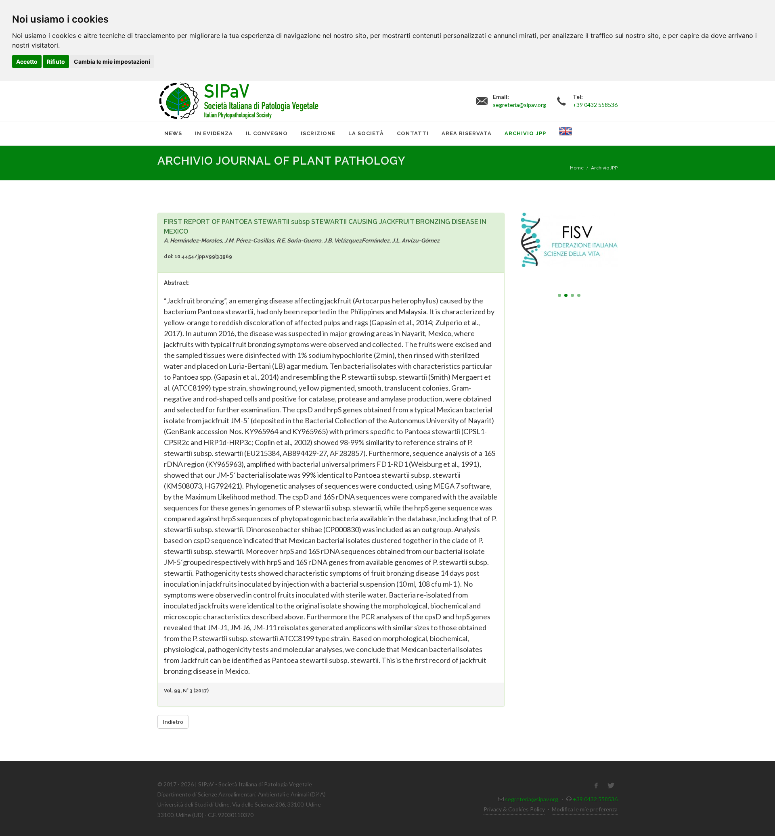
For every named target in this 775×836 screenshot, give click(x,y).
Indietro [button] (173, 721)
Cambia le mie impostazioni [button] (112, 61)
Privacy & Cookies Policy (514, 809)
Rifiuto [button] (56, 61)
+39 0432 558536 (595, 799)
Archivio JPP (604, 168)
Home (577, 168)
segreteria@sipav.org (531, 799)
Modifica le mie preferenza (585, 809)
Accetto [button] (27, 61)
